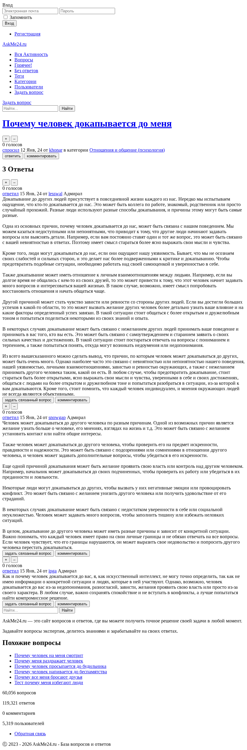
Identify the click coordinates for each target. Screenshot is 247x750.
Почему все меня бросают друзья (48, 677)
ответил (10, 193)
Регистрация (27, 33)
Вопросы (23, 59)
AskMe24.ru (14, 44)
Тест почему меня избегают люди (48, 682)
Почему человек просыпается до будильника (60, 666)
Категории (25, 81)
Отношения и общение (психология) (127, 150)
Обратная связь (30, 733)
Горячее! (23, 65)
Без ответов (26, 70)
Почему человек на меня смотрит (48, 655)
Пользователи (28, 86)
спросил (10, 150)
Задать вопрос (28, 92)
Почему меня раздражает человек (48, 660)
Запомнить (21, 17)
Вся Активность (31, 54)
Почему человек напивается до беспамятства (60, 671)
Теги (19, 76)
